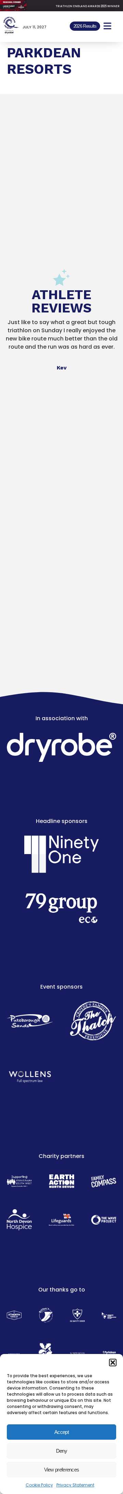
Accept (61, 1432)
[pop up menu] (107, 26)
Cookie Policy (39, 1485)
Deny (61, 1451)
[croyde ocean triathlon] (11, 25)
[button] (112, 1362)
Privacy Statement (75, 1485)
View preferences (61, 1469)
